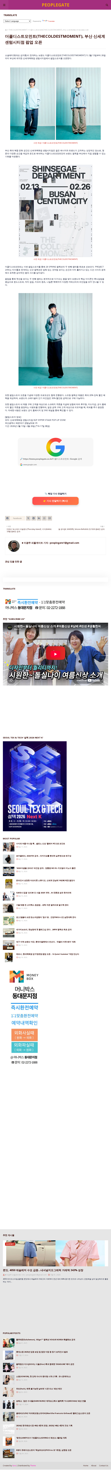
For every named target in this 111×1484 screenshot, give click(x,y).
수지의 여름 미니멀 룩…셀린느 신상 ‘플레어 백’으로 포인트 (40, 843)
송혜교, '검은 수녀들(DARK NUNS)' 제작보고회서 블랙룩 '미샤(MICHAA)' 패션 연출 (51, 1401)
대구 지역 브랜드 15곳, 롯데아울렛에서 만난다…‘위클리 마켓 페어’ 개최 (46, 941)
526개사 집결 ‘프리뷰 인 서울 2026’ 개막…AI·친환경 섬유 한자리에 (43, 892)
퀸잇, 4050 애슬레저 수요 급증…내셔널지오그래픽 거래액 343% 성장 (43, 1270)
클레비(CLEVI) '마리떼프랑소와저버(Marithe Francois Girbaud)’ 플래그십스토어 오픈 (53, 1413)
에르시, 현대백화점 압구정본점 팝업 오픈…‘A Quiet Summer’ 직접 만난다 (47, 954)
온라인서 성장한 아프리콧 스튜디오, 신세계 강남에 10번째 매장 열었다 (45, 880)
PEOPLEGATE (55, 5)
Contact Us (103, 1465)
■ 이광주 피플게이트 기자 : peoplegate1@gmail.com (50, 542)
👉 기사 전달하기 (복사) (55, 501)
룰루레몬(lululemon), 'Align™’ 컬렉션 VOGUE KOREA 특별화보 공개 (45, 1339)
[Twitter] (28, 518)
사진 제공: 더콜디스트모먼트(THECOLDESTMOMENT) (56, 143)
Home (85, 1465)
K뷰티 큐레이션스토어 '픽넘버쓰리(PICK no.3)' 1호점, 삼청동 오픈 (43, 1450)
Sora (14, 1465)
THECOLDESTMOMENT (18, 30)
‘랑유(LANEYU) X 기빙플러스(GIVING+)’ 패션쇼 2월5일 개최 (41, 1437)
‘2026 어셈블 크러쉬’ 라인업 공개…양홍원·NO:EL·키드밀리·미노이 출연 (46, 868)
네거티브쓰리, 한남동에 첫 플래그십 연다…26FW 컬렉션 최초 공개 (44, 929)
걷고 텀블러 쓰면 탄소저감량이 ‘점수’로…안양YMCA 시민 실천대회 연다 (46, 917)
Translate (51, 21)
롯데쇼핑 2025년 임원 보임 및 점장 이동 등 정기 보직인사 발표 (42, 1352)
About (93, 1465)
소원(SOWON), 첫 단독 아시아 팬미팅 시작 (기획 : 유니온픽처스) (43, 1376)
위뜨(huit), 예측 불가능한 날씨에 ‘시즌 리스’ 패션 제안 (39, 1388)
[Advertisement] (24, 708)
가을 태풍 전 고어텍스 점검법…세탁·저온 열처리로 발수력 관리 (42, 905)
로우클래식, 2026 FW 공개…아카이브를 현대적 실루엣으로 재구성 (43, 856)
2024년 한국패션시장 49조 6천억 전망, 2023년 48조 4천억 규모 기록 (44, 1425)
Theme (33, 1465)
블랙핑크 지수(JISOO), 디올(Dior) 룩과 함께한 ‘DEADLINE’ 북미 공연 (45, 1364)
